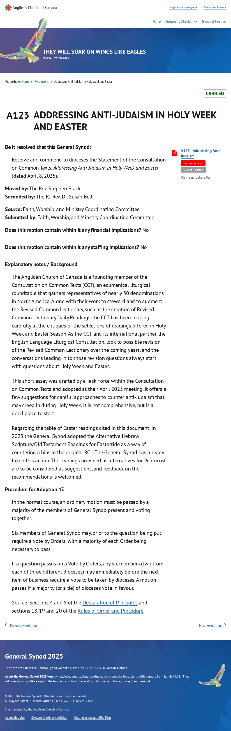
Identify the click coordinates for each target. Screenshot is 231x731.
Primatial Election (214, 21)
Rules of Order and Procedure (110, 610)
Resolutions (42, 81)
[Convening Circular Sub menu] (195, 21)
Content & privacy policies (49, 717)
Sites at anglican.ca (215, 7)
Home (156, 21)
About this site (15, 717)
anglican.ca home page (183, 7)
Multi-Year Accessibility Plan (92, 717)
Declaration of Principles (110, 602)
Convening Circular (178, 21)
